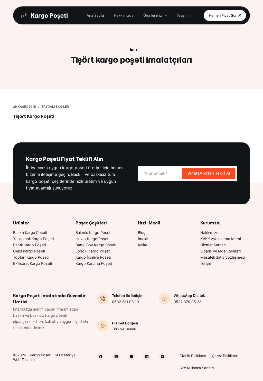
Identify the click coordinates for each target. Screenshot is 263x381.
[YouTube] (162, 356)
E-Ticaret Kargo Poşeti (32, 263)
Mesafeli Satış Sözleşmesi (222, 257)
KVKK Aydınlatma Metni (220, 239)
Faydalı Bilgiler (55, 106)
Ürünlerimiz (152, 15)
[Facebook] (101, 356)
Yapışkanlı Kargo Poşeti (33, 239)
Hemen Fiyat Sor (223, 15)
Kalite (142, 245)
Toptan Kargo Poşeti (31, 257)
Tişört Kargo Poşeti (33, 116)
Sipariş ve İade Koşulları (220, 251)
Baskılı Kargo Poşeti (30, 232)
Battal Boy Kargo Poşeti (96, 245)
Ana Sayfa (95, 15)
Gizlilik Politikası (193, 355)
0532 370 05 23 (187, 302)
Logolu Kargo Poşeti (93, 251)
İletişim (183, 15)
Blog (142, 232)
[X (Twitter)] (116, 356)
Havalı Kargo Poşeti (92, 239)
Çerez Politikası (225, 355)
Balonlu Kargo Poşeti (93, 232)
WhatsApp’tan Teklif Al (208, 173)
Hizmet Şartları (213, 245)
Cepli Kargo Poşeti (29, 251)
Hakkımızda (124, 15)
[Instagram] (131, 356)
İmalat (143, 239)
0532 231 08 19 (125, 302)
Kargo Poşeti (49, 15)
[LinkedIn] (147, 356)
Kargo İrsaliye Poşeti (93, 257)
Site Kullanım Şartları (197, 368)
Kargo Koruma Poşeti (94, 263)
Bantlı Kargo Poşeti (29, 245)
